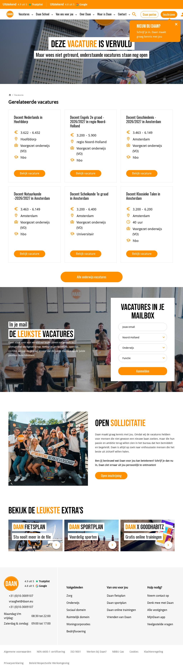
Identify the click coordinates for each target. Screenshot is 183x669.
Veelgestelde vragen (160, 624)
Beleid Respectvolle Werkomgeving (49, 663)
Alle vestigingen (157, 610)
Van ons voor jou (67, 14)
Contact (124, 14)
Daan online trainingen (121, 610)
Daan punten (149, 14)
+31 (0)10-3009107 (21, 596)
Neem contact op (158, 595)
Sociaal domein (76, 610)
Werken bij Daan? (97, 651)
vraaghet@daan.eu (21, 601)
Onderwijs (72, 603)
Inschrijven (169, 14)
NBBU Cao (118, 651)
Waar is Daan (106, 14)
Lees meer (35, 535)
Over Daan (87, 14)
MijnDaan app (156, 617)
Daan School (45, 14)
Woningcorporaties (78, 624)
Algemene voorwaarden (17, 651)
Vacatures (26, 14)
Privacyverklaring (13, 663)
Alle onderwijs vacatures (91, 277)
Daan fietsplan (116, 595)
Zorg (69, 595)
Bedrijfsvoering (76, 631)
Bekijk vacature (29, 173)
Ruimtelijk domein (77, 617)
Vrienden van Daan (119, 617)
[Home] (9, 95)
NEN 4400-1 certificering (51, 651)
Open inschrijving (111, 475)
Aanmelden (142, 371)
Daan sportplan (116, 603)
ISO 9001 (76, 651)
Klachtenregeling (153, 651)
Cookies (134, 651)
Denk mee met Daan (160, 603)
